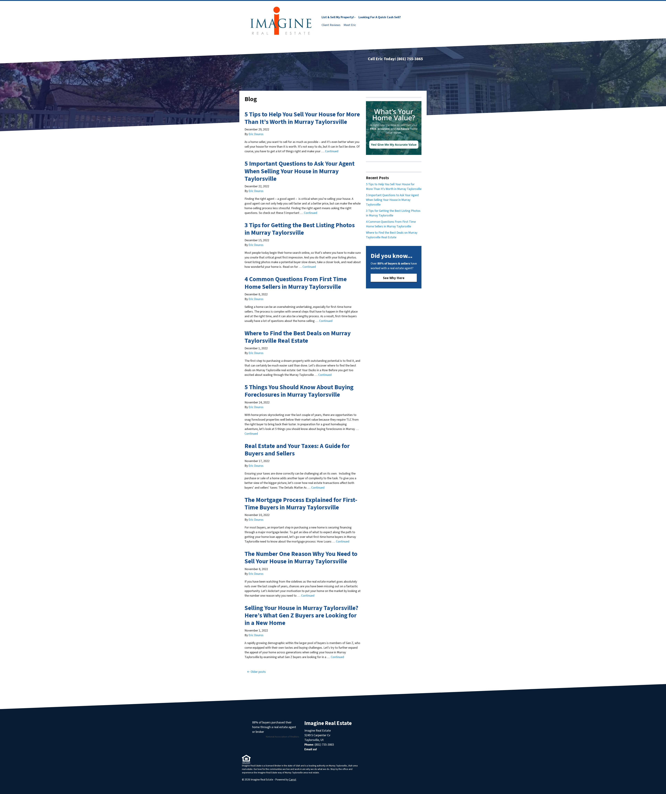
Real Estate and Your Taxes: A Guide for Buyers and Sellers (297, 450)
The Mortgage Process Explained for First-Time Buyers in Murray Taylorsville (301, 504)
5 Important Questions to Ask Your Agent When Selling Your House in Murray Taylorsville (300, 171)
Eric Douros (256, 134)
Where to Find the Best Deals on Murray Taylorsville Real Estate (298, 337)
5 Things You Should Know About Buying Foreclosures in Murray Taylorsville (299, 391)
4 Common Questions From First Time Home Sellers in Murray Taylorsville (296, 283)
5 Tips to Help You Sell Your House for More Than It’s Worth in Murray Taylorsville (302, 118)
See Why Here (393, 277)
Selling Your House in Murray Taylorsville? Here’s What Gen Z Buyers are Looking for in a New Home (301, 615)
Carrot (292, 780)
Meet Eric (350, 25)
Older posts (258, 672)
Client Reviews (331, 25)
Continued (331, 151)
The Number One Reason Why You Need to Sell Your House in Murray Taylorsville (301, 557)
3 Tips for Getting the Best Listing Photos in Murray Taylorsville (300, 229)
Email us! (310, 749)
